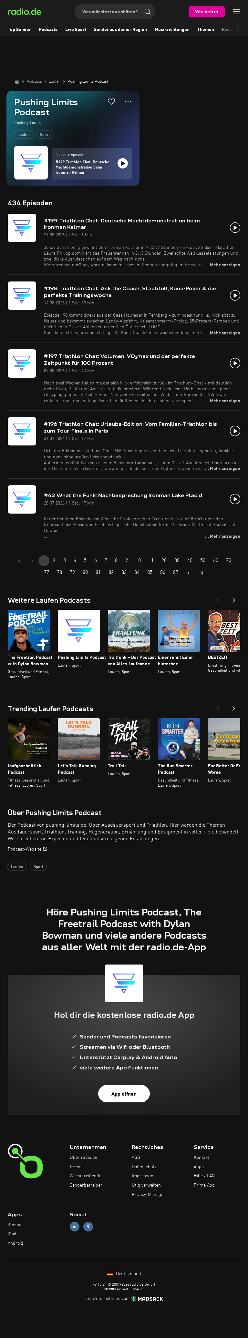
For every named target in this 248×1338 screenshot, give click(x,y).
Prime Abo (204, 1185)
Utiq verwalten (146, 1185)
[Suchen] (147, 11)
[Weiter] (233, 598)
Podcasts (48, 29)
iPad (12, 1234)
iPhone (14, 1225)
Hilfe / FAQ (204, 1176)
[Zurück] (217, 598)
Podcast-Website (24, 849)
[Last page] (201, 573)
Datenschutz (144, 1167)
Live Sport (75, 29)
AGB (136, 1157)
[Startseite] (17, 81)
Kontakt (201, 1157)
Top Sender (19, 29)
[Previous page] (32, 561)
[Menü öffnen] (236, 11)
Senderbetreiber (86, 1185)
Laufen (23, 135)
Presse (77, 1167)
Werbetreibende (85, 1176)
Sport (45, 135)
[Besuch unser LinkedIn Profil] (74, 1226)
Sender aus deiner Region (120, 29)
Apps (199, 1167)
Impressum (143, 1176)
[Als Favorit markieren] (111, 101)
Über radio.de (83, 1157)
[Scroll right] (237, 29)
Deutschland (128, 1274)
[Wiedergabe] (123, 163)
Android (15, 1243)
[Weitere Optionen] (128, 102)
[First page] (19, 561)
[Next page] (188, 573)
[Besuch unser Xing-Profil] (88, 1226)
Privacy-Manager (148, 1194)
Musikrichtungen (172, 29)
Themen (205, 29)
